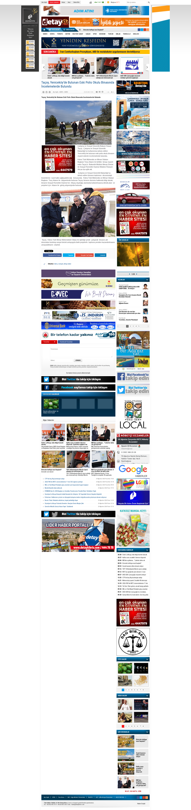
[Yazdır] (103, 92)
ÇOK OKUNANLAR (123, 732)
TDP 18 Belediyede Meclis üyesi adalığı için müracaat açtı (132, 570)
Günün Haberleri (54, 2)
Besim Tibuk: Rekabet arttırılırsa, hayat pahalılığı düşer (61, 500)
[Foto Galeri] (54, 30)
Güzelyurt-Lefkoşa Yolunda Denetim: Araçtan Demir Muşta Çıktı (64, 503)
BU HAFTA (133, 791)
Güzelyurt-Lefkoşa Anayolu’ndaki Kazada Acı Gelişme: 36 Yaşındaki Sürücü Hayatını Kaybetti (73, 494)
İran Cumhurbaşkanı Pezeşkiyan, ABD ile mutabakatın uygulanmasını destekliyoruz (100, 51)
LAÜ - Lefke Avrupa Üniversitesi (104, 797)
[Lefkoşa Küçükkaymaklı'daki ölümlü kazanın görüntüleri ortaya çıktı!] (141, 717)
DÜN (139, 791)
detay (65, 264)
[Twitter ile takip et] (142, 29)
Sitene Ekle (76, 2)
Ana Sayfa (44, 2)
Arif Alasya (127, 294)
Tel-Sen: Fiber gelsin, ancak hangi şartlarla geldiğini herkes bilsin (58, 77)
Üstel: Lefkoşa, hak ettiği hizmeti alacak (132, 555)
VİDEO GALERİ (122, 695)
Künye (63, 2)
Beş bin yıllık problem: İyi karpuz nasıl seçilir (50, 412)
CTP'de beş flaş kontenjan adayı (54, 479)
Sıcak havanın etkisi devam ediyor (130, 566)
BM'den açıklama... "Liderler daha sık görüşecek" (131, 562)
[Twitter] (47, 92)
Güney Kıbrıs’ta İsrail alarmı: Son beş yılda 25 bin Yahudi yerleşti (107, 77)
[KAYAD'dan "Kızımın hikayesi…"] (125, 717)
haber (69, 264)
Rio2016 (90, 797)
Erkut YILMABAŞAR (129, 286)
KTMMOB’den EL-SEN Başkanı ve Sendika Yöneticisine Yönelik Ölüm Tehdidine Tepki (70, 491)
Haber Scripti (141, 803)
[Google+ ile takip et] (144, 29)
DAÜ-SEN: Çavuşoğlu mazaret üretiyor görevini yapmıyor (132, 576)
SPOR (53, 797)
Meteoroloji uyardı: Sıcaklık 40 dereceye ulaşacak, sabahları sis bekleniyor (132, 582)
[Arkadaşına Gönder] (100, 92)
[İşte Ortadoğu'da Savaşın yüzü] (125, 681)
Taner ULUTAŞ (128, 319)
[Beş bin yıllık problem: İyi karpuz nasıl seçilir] (125, 668)
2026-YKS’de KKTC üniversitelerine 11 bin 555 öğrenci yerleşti (64, 482)
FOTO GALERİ (122, 659)
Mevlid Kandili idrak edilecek (53, 488)
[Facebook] (43, 92)
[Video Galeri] (69, 30)
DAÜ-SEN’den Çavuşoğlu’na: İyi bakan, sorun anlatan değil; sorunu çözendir (132, 593)
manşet (60, 264)
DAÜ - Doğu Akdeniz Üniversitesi (76, 797)
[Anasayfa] (44, 30)
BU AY (127, 791)
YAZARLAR (121, 280)
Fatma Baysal (130, 302)
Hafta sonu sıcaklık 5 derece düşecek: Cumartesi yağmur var (132, 559)
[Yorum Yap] (97, 92)
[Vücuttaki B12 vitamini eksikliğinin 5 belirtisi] (141, 681)
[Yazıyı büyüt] (112, 92)
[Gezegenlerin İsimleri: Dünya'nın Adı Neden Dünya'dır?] (141, 668)
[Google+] (50, 92)
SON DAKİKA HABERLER (125, 550)
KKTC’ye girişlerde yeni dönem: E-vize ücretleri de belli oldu (103, 30)
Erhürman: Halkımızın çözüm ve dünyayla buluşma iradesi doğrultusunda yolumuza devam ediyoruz (76, 497)
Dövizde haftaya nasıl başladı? (129, 563)
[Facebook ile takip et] (139, 29)
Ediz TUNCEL (124, 310)
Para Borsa (61, 797)
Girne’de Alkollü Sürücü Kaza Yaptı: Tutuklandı (59, 506)
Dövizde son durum (51, 471)
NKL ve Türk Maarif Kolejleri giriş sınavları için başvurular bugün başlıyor (83, 77)
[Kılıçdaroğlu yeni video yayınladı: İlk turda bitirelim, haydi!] (141, 704)
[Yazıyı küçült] (107, 92)
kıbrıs (56, 264)
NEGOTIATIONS (120, 797)
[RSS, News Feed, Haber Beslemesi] (147, 29)
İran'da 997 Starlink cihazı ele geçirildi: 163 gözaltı (130, 77)
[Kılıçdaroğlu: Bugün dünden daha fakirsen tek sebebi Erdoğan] (125, 704)
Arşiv (69, 2)
